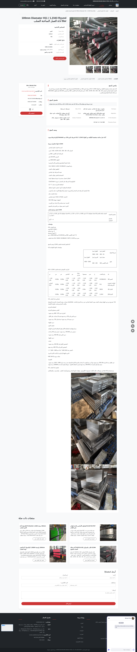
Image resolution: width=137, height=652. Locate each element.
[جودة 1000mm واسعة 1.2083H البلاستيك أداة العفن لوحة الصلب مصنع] (58, 554)
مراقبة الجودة (53, 5)
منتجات (102, 5)
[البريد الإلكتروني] (132, 321)
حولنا (82, 627)
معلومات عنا (76, 5)
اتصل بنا (43, 5)
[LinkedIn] (30, 109)
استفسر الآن (31, 113)
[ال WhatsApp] (132, 330)
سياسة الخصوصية (79, 641)
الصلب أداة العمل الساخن (102, 10)
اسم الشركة (65, 575)
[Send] (109, 649)
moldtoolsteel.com (40, 622)
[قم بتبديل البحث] (27, 5)
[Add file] (134, 649)
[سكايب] (132, 326)
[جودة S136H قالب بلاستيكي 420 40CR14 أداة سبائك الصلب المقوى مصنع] (108, 554)
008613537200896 (32, 95)
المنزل (117, 10)
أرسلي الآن (68, 603)
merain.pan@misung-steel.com (26, 1)
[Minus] (109, 618)
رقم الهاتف (113, 582)
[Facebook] (33, 109)
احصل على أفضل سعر (90, 538)
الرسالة (114, 590)
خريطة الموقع (80, 638)
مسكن (110, 5)
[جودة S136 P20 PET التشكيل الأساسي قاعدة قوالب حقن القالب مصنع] (108, 532)
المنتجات (112, 10)
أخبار (35, 5)
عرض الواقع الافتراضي (89, 5)
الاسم (114, 575)
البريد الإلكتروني (64, 582)
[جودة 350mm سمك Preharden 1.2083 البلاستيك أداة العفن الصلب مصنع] (58, 532)
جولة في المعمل (64, 5)
